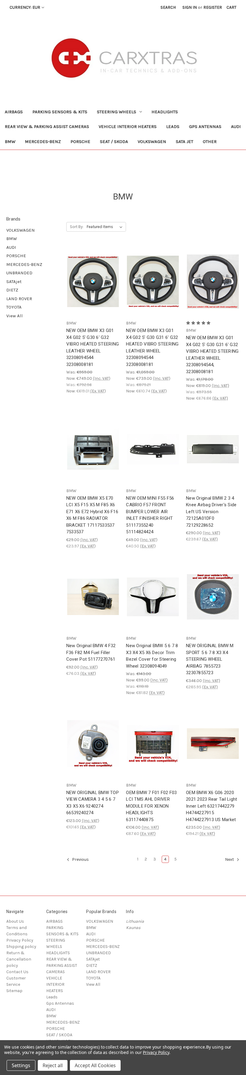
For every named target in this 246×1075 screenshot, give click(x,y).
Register (212, 7)
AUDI (236, 126)
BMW (10, 141)
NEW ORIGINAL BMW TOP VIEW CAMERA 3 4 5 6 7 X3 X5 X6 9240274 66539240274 (92, 803)
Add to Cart (93, 287)
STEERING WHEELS (116, 111)
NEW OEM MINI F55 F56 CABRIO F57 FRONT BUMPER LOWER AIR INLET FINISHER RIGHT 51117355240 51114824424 (150, 515)
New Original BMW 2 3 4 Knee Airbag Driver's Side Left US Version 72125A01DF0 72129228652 (211, 511)
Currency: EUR (25, 7)
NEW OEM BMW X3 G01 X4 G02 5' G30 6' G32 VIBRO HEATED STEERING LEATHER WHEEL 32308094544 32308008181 (92, 347)
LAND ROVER (19, 298)
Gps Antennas (205, 126)
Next (230, 859)
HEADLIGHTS (165, 111)
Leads (172, 126)
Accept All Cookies (95, 1065)
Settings (21, 1065)
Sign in (189, 7)
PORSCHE (80, 141)
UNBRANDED (19, 273)
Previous (80, 859)
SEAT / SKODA (114, 141)
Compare (91, 276)
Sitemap (14, 990)
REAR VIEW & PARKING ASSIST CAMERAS (47, 126)
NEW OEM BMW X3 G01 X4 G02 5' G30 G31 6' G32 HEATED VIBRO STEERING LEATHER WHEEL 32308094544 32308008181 (152, 347)
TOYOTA (14, 307)
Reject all (53, 1065)
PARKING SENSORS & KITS (59, 111)
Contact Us (17, 971)
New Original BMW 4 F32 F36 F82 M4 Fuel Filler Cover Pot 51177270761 (91, 652)
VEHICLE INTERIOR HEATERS (128, 126)
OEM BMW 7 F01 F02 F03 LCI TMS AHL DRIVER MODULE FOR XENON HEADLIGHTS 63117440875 (151, 806)
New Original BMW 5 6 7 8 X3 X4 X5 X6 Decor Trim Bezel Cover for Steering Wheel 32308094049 (152, 656)
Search (168, 7)
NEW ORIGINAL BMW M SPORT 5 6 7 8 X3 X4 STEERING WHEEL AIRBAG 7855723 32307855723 (210, 659)
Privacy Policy (19, 940)
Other (210, 141)
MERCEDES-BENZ (43, 141)
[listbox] (106, 226)
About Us (15, 921)
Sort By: (76, 226)
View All (14, 315)
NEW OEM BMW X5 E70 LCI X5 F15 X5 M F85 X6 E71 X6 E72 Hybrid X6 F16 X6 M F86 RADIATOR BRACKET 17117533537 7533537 (92, 515)
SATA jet (184, 141)
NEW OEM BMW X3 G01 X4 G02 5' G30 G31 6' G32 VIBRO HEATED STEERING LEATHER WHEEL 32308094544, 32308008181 (212, 354)
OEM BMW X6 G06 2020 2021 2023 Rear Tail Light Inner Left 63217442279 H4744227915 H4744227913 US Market (211, 806)
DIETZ (12, 290)
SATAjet (14, 281)
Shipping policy (21, 946)
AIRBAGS (14, 111)
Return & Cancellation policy (18, 959)
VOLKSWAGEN (152, 141)
